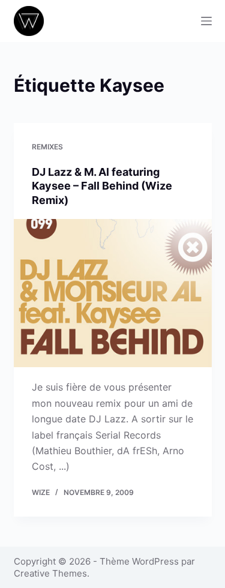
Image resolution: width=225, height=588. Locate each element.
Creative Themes (50, 573)
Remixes (47, 146)
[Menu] (206, 21)
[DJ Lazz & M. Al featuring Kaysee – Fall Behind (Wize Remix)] (113, 293)
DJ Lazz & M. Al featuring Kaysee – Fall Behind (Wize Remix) (102, 186)
